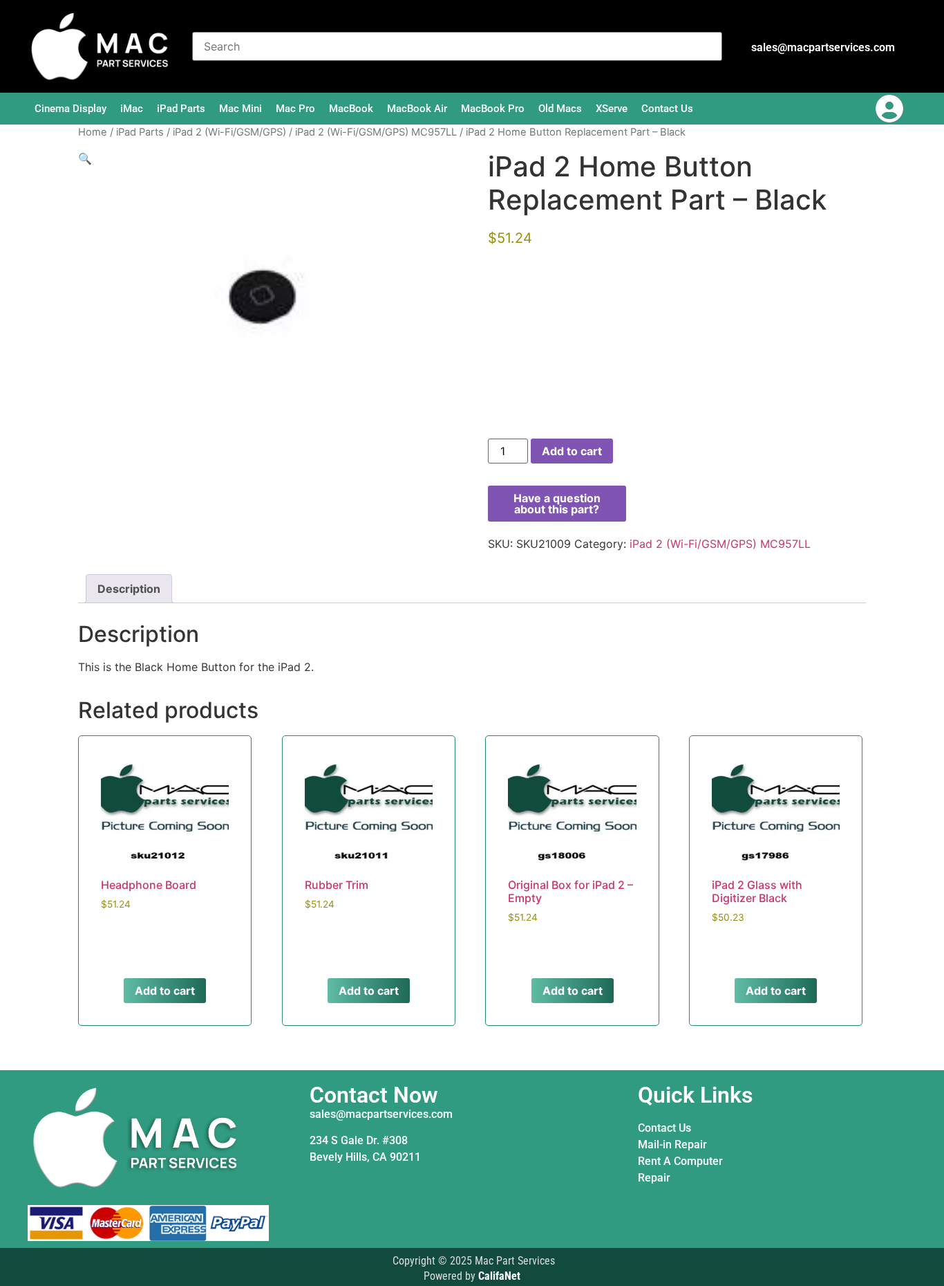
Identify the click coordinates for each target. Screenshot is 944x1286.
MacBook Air (417, 108)
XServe (611, 108)
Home (92, 132)
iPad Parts (181, 108)
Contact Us (667, 108)
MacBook (351, 108)
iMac (131, 108)
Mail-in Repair (672, 1144)
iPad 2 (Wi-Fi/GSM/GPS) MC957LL (376, 132)
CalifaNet (499, 1276)
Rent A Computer (680, 1161)
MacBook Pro (493, 108)
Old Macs (560, 108)
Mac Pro (295, 108)
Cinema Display (70, 108)
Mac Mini (240, 108)
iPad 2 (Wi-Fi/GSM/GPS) (229, 132)
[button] (85, 158)
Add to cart (572, 451)
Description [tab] (128, 589)
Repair (654, 1177)
